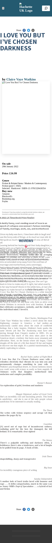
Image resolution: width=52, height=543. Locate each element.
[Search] (46, 8)
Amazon (6, 194)
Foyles (5, 201)
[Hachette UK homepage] (26, 8)
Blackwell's (7, 196)
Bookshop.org (8, 199)
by (4, 79)
